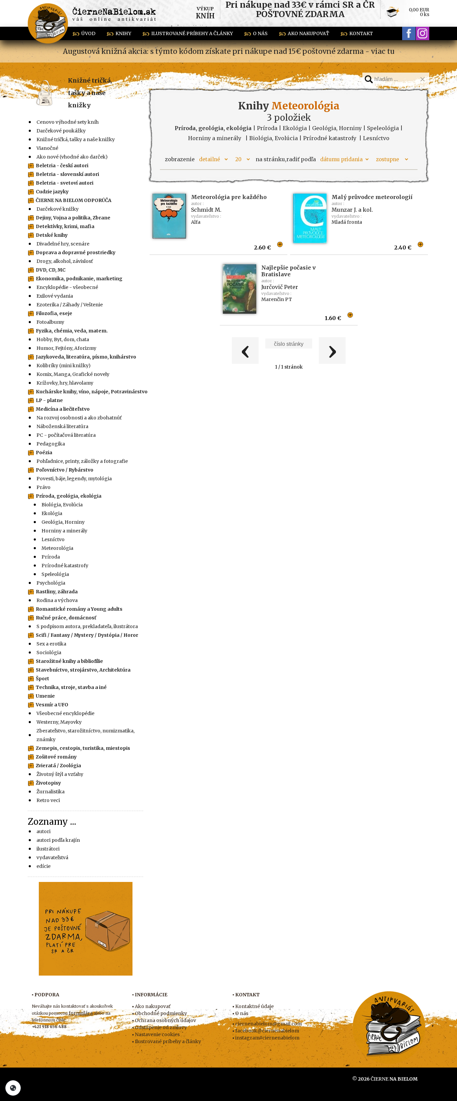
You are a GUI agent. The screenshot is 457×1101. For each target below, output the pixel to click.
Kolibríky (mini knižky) (63, 366)
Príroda (50, 557)
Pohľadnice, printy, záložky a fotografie (82, 461)
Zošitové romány (56, 757)
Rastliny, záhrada (57, 592)
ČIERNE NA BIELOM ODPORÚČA (73, 200)
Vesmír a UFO (52, 705)
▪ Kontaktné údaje (253, 1006)
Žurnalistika (50, 792)
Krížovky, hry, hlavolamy (64, 383)
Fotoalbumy (50, 322)
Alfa (195, 222)
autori (43, 831)
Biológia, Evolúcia (62, 505)
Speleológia (55, 574)
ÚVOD (88, 33)
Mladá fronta (347, 222)
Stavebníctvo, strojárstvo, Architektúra (83, 670)
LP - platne (49, 400)
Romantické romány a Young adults (79, 609)
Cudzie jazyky (52, 192)
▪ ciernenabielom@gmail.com (267, 1024)
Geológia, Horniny (63, 522)
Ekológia (51, 513)
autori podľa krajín (58, 840)
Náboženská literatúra (62, 426)
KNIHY (123, 33)
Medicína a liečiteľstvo (63, 409)
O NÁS (260, 33)
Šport (42, 679)
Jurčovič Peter (279, 287)
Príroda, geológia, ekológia (68, 496)
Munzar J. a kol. (352, 209)
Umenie (45, 696)
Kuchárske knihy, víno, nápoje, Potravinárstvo (92, 392)
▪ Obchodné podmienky (159, 1013)
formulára (81, 1013)
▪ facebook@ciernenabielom (266, 1031)
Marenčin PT (276, 299)
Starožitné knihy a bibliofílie (69, 661)
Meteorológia (57, 548)
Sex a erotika (51, 644)
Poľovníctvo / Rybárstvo (64, 470)
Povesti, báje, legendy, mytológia (74, 479)
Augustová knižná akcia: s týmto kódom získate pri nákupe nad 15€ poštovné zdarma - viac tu (228, 51)
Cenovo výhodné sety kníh (67, 122)
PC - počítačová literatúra (66, 435)
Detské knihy (52, 235)
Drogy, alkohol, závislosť (64, 261)
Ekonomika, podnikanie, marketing (79, 279)
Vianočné (47, 148)
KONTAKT (361, 33)
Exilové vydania (54, 296)
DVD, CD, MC (51, 270)
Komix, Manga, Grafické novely (72, 374)
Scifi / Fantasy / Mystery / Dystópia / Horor (87, 635)
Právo (43, 487)
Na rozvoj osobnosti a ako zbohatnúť (78, 418)
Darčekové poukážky (61, 131)
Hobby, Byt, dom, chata (62, 339)
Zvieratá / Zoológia (58, 766)
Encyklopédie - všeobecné (67, 287)
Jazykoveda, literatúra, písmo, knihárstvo (86, 357)
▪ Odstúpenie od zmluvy (159, 1027)
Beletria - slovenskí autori (67, 174)
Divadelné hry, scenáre (62, 244)
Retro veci (48, 800)
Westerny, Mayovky (59, 722)
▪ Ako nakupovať (151, 1006)
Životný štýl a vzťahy (59, 774)
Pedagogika (50, 444)
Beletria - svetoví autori (64, 183)
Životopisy (48, 783)
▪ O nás (240, 1013)
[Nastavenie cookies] (13, 1088)
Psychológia (50, 583)
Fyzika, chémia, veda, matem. (72, 331)
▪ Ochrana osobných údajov (164, 1020)
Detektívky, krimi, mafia (65, 226)
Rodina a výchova (57, 600)
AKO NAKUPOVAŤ (308, 33)
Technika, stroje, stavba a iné (71, 687)
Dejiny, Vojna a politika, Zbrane (73, 218)
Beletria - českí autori (62, 166)
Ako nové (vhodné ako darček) (72, 157)
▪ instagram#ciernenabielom (266, 1038)
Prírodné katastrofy (64, 566)
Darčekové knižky (57, 209)
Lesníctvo (53, 539)
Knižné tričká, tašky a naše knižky (90, 93)
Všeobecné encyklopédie (65, 713)
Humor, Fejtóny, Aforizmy (66, 348)
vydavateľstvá (52, 858)
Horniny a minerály (64, 531)
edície (43, 866)
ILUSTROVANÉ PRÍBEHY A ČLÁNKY (192, 33)
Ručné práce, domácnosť (66, 618)
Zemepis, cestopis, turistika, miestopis (83, 748)
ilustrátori (48, 849)
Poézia (44, 452)
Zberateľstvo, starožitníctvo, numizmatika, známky (85, 735)
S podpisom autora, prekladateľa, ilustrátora (87, 626)
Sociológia (48, 652)
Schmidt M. (206, 209)
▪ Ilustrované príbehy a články (166, 1041)
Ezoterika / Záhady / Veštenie (69, 305)
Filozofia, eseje (54, 313)
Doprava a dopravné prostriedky (75, 252)
